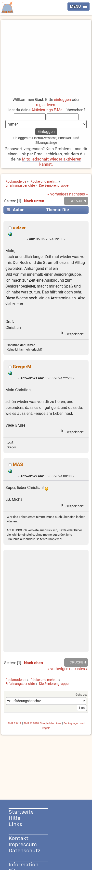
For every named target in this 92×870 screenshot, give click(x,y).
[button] (78, 6)
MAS (18, 464)
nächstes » (78, 194)
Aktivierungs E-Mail (48, 110)
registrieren (45, 104)
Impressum (23, 844)
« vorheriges (57, 194)
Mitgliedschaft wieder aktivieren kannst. (51, 162)
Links (15, 824)
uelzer (19, 227)
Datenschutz (24, 850)
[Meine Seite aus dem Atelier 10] (10, 235)
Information (24, 864)
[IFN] (10, 472)
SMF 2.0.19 (14, 723)
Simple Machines (50, 723)
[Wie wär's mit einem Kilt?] (10, 374)
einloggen (62, 99)
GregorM (22, 367)
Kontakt (18, 838)
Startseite (21, 812)
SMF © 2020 (31, 723)
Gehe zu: (81, 694)
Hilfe (14, 818)
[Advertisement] (46, 56)
